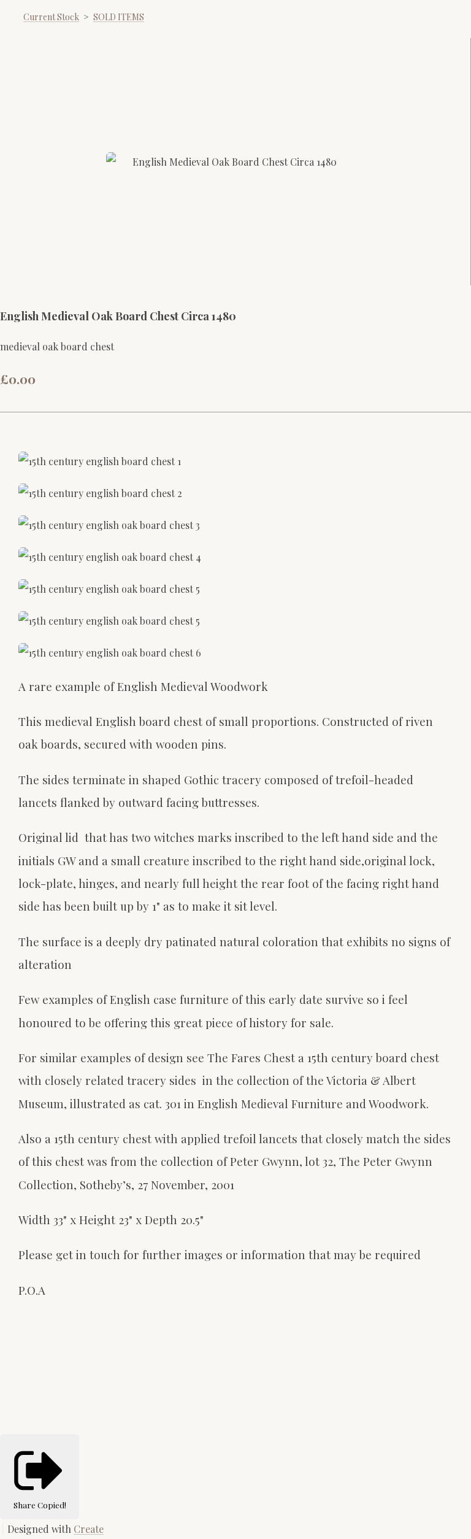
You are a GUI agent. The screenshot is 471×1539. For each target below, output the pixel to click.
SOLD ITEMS (118, 17)
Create (89, 1528)
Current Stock (51, 17)
